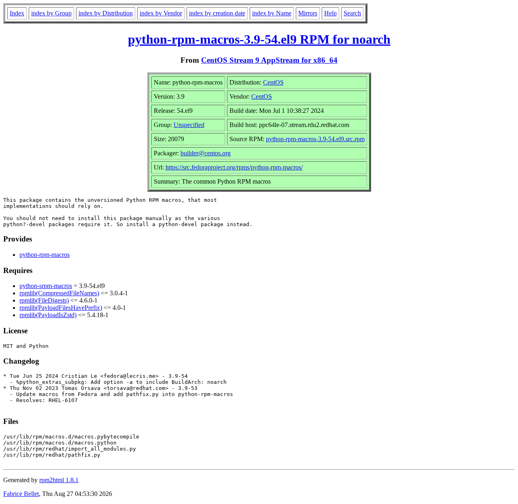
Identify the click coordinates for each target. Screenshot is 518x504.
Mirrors (307, 13)
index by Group (51, 13)
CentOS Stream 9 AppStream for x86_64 (269, 60)
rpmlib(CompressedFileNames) (59, 293)
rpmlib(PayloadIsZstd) (47, 314)
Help (330, 13)
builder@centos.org (205, 153)
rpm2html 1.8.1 (59, 479)
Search (352, 13)
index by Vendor (161, 13)
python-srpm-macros (45, 285)
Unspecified (189, 124)
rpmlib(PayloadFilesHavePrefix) (60, 307)
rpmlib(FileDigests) (44, 300)
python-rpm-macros (44, 254)
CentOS (273, 82)
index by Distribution (106, 13)
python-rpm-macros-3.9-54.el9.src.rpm (315, 139)
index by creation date (217, 13)
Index (17, 13)
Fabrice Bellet (21, 493)
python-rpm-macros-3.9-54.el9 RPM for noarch (259, 39)
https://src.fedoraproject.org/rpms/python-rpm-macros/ (234, 167)
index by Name (271, 13)
